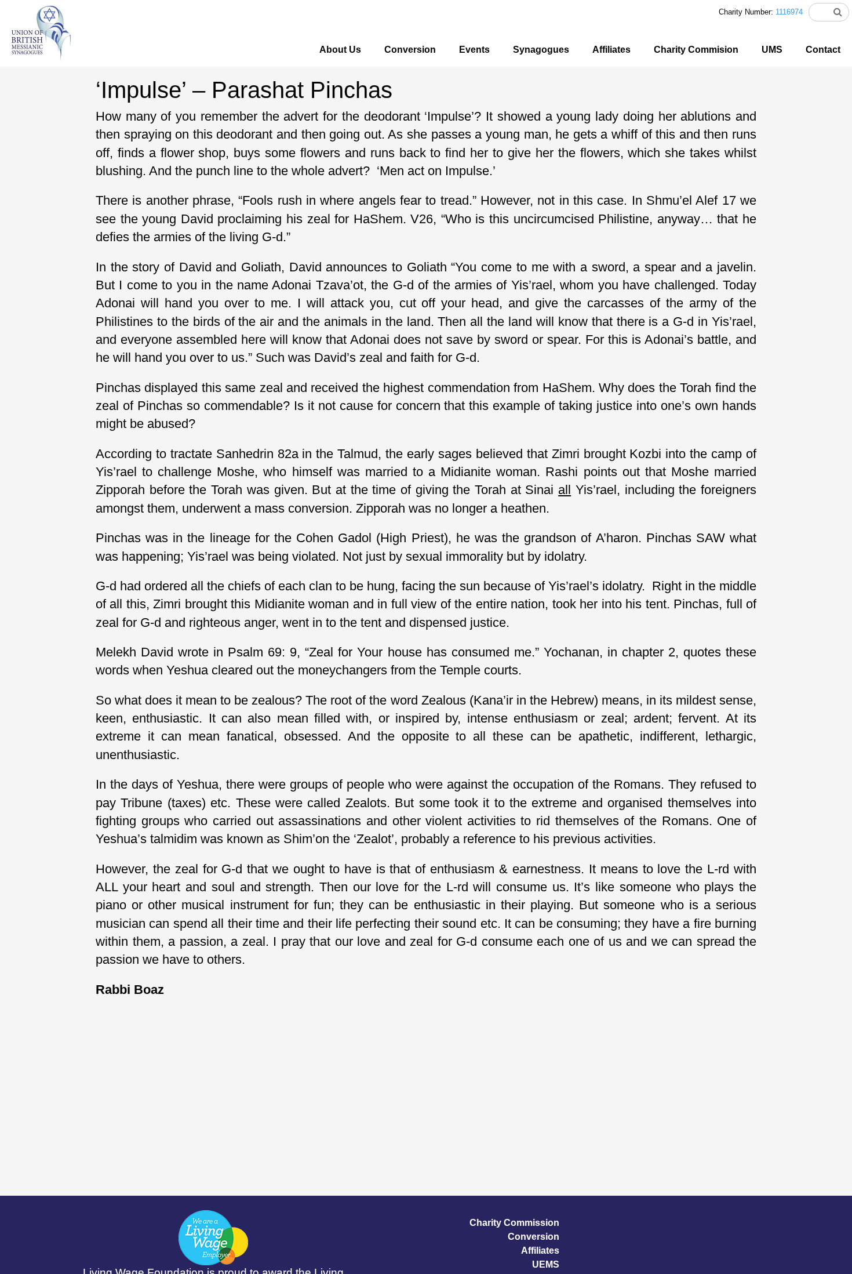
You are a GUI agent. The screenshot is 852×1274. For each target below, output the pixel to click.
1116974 (789, 12)
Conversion (533, 1237)
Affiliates (540, 1250)
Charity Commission (514, 1223)
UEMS (545, 1264)
